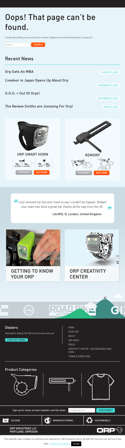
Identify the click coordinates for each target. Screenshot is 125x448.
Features (24, 172)
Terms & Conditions (79, 356)
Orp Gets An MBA (19, 72)
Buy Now (41, 172)
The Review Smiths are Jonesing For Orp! (39, 106)
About (71, 336)
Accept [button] (76, 444)
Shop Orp (73, 332)
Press (71, 344)
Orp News (73, 340)
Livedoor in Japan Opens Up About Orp (36, 80)
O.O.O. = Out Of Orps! (22, 93)
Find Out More (16, 340)
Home (71, 327)
